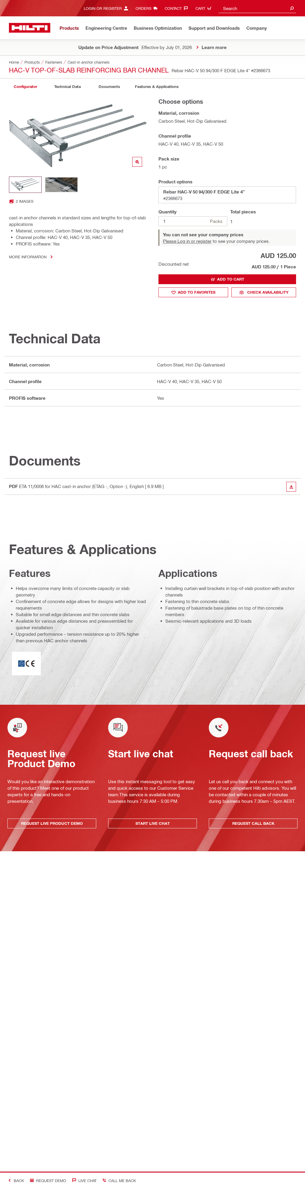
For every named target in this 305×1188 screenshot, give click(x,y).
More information (27, 256)
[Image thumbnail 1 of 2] (25, 185)
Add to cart (230, 279)
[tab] (25, 86)
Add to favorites (196, 292)
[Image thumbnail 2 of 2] (61, 185)
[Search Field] (292, 8)
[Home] (29, 28)
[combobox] (257, 8)
